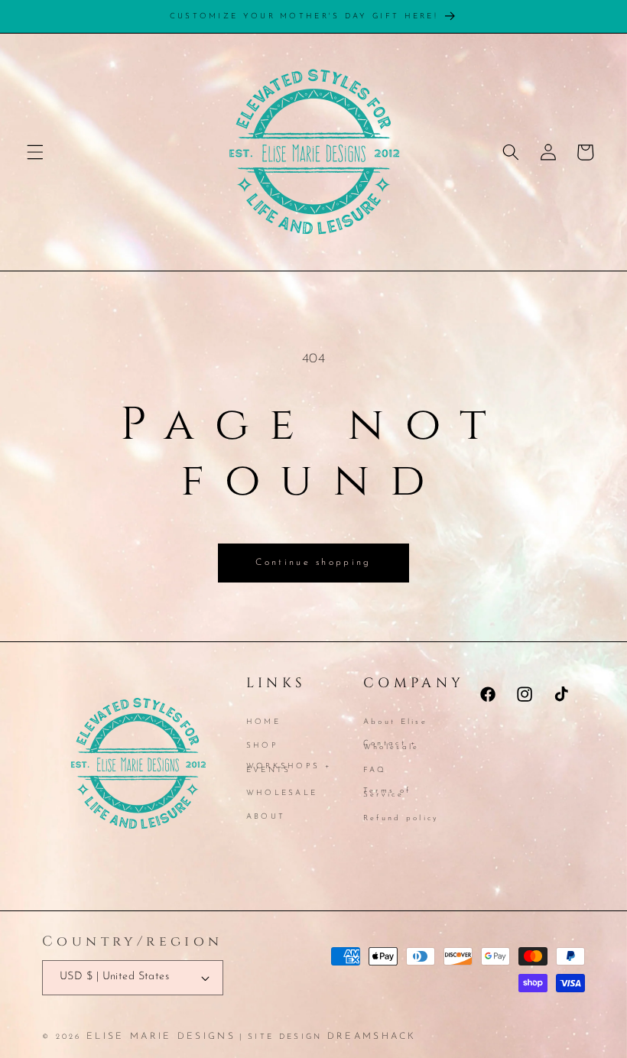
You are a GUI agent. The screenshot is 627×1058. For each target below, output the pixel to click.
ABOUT (266, 817)
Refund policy (401, 818)
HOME (263, 723)
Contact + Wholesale (391, 745)
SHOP (262, 746)
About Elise (395, 723)
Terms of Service (387, 793)
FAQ (375, 770)
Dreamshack (372, 1036)
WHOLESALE (282, 793)
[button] (35, 152)
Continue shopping (313, 562)
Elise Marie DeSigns (161, 1036)
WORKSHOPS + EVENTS (288, 768)
